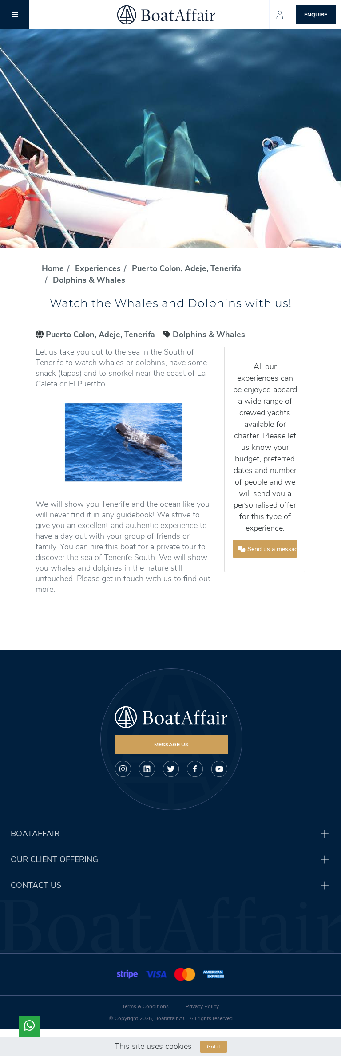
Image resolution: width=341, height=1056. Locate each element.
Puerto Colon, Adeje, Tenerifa (186, 268)
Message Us (171, 744)
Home (53, 268)
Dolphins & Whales (89, 280)
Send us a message (271, 549)
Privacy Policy (202, 1006)
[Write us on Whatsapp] (29, 1026)
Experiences (98, 268)
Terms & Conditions (145, 1006)
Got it (213, 1046)
